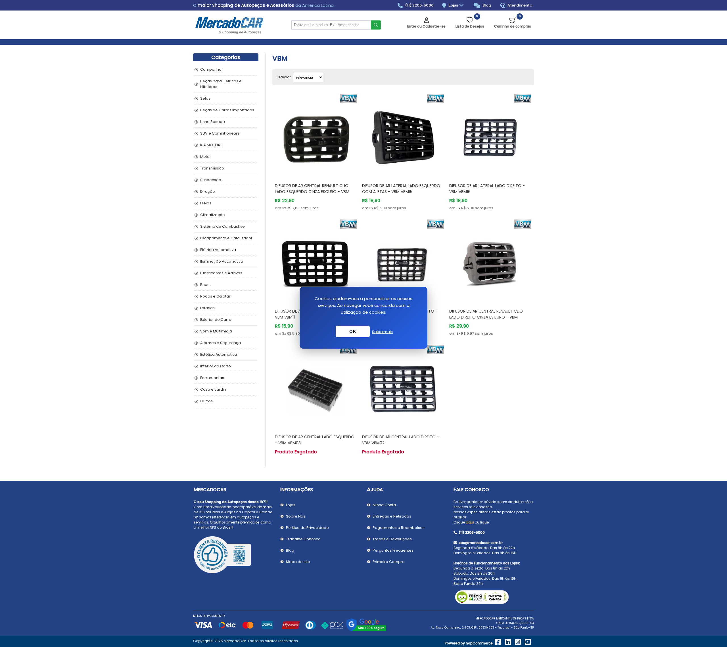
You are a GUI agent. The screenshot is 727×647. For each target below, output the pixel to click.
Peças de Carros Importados (227, 110)
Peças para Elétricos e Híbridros (221, 83)
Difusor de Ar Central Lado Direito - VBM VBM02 (400, 440)
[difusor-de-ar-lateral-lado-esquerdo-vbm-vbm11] (316, 260)
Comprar (323, 168)
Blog (486, 5)
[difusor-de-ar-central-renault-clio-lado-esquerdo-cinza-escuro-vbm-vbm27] (316, 134)
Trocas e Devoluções (392, 539)
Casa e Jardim (213, 389)
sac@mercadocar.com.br (480, 542)
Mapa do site (298, 561)
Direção (207, 191)
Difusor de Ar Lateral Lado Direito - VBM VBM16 (487, 188)
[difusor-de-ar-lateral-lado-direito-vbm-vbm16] (490, 134)
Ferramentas (212, 377)
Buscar (376, 25)
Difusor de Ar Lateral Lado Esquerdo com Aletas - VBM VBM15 (401, 188)
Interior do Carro (215, 366)
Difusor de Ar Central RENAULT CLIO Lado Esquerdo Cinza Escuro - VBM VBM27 (312, 191)
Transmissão (212, 168)
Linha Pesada (212, 121)
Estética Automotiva (218, 354)
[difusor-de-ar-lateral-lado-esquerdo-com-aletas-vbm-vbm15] (403, 134)
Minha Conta (384, 505)
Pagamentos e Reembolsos (399, 527)
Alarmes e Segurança (220, 343)
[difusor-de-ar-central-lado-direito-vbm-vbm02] (403, 386)
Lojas (453, 5)
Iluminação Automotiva (221, 261)
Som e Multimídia (216, 331)
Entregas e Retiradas (392, 516)
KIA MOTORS (211, 145)
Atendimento (519, 5)
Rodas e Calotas (215, 296)
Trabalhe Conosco (303, 539)
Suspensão (210, 180)
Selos (205, 98)
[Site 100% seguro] (366, 630)
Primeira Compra (389, 561)
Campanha (211, 69)
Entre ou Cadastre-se (426, 26)
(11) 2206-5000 (419, 5)
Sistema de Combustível (223, 226)
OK (352, 331)
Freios (205, 203)
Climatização (212, 214)
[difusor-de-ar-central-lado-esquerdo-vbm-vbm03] (316, 386)
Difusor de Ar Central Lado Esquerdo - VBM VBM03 (314, 440)
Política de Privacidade (307, 527)
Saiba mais (382, 331)
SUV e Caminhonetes (219, 133)
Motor (205, 156)
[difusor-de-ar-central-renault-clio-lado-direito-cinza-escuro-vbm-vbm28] (490, 260)
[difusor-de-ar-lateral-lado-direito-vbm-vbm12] (403, 260)
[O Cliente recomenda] (233, 555)
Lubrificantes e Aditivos (221, 273)
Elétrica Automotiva (218, 249)
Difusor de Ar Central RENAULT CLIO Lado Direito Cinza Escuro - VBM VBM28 (486, 317)
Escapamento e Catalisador (226, 238)
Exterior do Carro (215, 319)
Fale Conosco (471, 489)
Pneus (206, 284)
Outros (206, 401)
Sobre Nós (295, 516)
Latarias (207, 308)
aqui (470, 522)
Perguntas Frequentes (393, 550)
